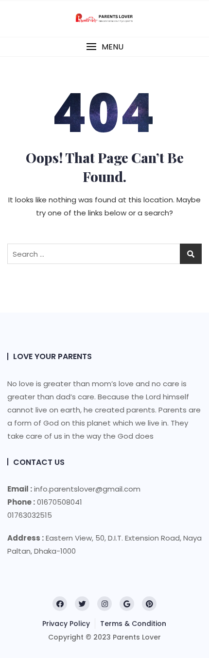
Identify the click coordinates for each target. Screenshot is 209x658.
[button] (104, 46)
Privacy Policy (66, 623)
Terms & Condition (133, 623)
